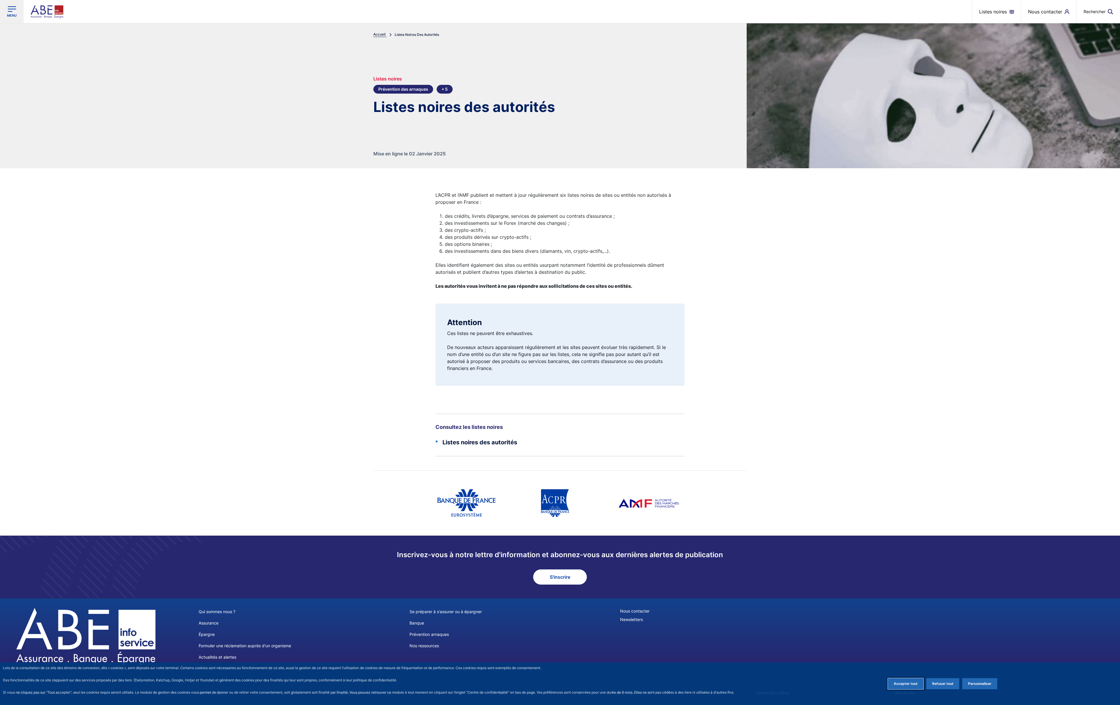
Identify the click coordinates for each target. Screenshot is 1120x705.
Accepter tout (906, 683)
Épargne (207, 634)
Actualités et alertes (217, 657)
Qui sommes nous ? (217, 611)
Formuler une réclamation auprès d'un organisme (245, 645)
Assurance (208, 622)
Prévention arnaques (429, 634)
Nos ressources (424, 645)
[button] (1098, 11)
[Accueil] (85, 636)
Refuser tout (942, 683)
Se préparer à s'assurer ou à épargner (446, 611)
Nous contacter (635, 610)
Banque (417, 622)
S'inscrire (560, 577)
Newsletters (631, 619)
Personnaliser (979, 683)
